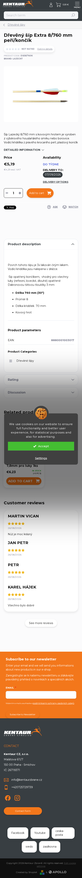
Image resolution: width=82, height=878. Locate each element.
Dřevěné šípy (25, 360)
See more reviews (41, 623)
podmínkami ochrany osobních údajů (53, 703)
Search (73, 15)
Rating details (44, 48)
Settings (41, 458)
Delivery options (55, 181)
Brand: (13, 58)
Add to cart (36, 193)
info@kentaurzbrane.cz (26, 779)
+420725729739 (22, 787)
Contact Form (23, 810)
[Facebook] (7, 797)
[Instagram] (16, 797)
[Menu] (77, 5)
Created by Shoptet (26, 872)
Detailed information (22, 150)
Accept (43, 446)
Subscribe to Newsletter (22, 714)
